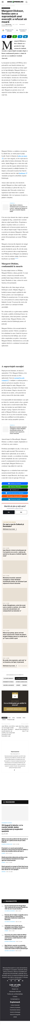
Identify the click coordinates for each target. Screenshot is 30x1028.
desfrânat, (22, 173)
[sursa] (16, 258)
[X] (15, 980)
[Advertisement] (15, 1024)
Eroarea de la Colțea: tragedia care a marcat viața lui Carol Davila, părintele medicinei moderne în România (16, 917)
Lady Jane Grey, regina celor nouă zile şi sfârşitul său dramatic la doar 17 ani (21, 728)
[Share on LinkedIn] (25, 36)
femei (24, 717)
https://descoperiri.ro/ (15, 753)
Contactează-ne (15, 999)
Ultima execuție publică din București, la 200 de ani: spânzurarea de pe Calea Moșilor (15, 840)
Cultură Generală (8, 678)
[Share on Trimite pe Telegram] (20, 36)
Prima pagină (15, 986)
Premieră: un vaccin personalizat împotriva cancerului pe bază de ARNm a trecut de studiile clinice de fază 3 (15, 849)
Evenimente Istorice (8, 681)
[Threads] (22, 980)
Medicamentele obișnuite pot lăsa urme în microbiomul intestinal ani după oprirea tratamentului (14, 858)
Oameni (4, 719)
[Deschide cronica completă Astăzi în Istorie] (15, 702)
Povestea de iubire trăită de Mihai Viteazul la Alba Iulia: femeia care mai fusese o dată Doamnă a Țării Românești (15, 937)
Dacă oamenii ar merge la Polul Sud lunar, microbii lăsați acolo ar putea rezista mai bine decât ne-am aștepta (15, 868)
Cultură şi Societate (10, 5)
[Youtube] (18, 980)
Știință (18, 685)
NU (21, 512)
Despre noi (15, 989)
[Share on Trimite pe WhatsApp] (14, 36)
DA (9, 512)
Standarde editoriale (15, 991)
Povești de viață (10, 719)
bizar (9, 717)
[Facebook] (15, 770)
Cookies (15, 996)
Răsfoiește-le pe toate (9, 529)
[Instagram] (11, 980)
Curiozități (19, 717)
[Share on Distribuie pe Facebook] (4, 36)
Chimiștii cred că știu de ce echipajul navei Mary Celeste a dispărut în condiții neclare (15, 927)
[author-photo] (15, 749)
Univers (25, 685)
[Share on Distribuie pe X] (9, 36)
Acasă (3, 5)
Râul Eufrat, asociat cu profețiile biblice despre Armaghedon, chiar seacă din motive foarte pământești (16, 947)
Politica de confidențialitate (15, 994)
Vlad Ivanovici (8, 24)
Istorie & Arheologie (21, 681)
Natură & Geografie (8, 685)
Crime (13, 717)
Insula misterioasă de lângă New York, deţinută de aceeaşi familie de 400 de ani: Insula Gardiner (16, 907)
